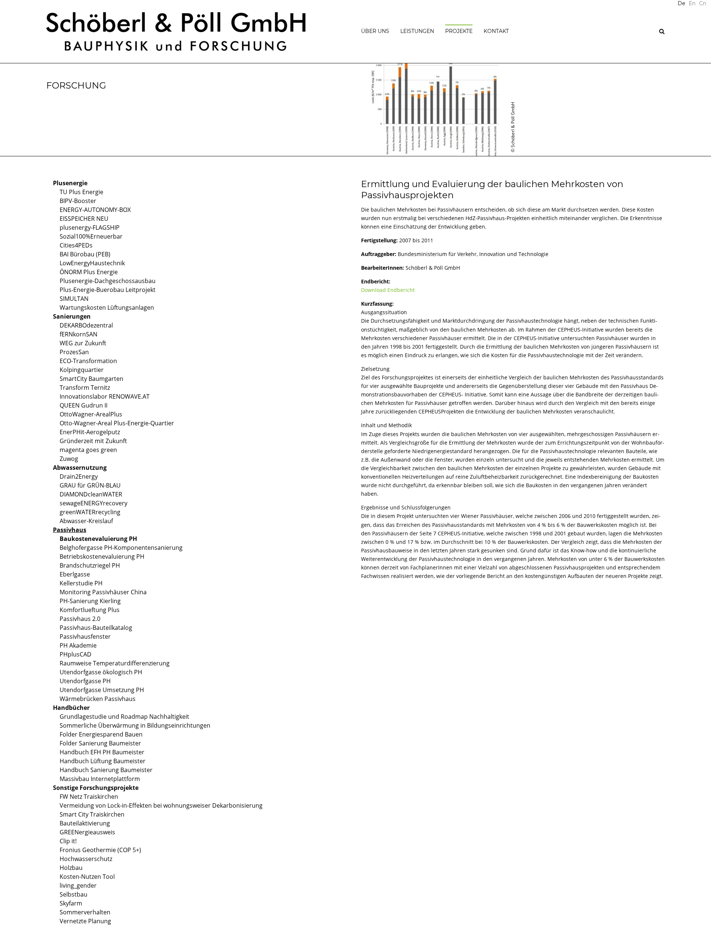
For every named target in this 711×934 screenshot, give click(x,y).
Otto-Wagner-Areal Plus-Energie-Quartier (117, 423)
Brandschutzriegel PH (90, 565)
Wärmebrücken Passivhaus (98, 699)
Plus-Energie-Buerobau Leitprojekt (108, 290)
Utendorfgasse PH (85, 681)
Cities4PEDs (76, 245)
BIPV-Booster (78, 201)
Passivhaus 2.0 (80, 619)
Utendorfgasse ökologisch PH (101, 672)
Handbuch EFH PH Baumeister (102, 752)
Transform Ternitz (85, 387)
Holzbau (71, 868)
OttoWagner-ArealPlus (91, 414)
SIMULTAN (74, 299)
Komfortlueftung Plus (90, 610)
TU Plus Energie (81, 192)
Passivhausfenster (85, 636)
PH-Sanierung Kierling (90, 601)
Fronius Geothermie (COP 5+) (100, 850)
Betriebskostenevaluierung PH (102, 556)
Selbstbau (73, 894)
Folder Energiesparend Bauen (101, 734)
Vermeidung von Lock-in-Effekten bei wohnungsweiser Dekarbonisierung (161, 805)
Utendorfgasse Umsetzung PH (102, 690)
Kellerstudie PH (81, 583)
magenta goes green (88, 450)
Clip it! (68, 841)
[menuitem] (692, 3)
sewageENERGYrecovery (93, 503)
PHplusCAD (75, 654)
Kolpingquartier (82, 370)
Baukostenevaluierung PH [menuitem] (98, 539)
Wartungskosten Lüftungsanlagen (107, 307)
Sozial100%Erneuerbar (91, 236)
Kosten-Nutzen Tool (87, 876)
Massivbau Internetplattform (100, 779)
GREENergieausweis (87, 832)
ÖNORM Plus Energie (89, 272)
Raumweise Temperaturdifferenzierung (115, 663)
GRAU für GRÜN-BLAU (90, 485)
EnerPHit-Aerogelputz (90, 432)
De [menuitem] (681, 3)
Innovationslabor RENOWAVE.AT (105, 396)
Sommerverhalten (85, 912)
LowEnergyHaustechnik (92, 263)
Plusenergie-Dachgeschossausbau (108, 281)
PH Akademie (78, 645)
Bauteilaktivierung (85, 823)
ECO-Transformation (88, 361)
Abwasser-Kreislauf (86, 521)
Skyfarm (71, 903)
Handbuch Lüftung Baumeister (103, 761)
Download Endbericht (388, 289)
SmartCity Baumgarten (91, 379)
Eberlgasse (75, 574)
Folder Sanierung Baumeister (100, 743)
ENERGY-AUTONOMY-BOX (95, 210)
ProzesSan (74, 352)
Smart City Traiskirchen (92, 814)
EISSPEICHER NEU (84, 219)
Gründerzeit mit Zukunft (93, 441)
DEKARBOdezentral (86, 325)
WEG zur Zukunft (83, 343)
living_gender (78, 885)
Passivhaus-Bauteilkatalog (96, 628)
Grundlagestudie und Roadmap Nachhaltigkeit (124, 716)
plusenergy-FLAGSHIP (90, 227)
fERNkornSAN (78, 334)
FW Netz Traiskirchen (89, 796)
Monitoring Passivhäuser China (103, 592)
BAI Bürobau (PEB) (85, 254)
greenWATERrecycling (90, 512)
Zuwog (69, 459)
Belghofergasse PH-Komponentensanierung (121, 548)
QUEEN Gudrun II (83, 405)
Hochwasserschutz (86, 859)
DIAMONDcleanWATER (91, 494)
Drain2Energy (79, 476)
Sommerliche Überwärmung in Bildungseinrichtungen (135, 725)
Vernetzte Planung (85, 921)
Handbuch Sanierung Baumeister (106, 770)
